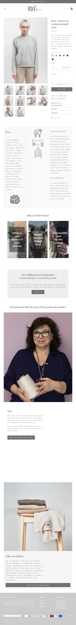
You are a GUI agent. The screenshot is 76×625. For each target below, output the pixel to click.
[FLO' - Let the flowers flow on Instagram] (71, 616)
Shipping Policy (60, 604)
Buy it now (61, 89)
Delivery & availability (56, 104)
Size (52, 63)
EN (68, 8)
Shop (41, 604)
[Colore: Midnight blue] (67, 55)
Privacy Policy (60, 606)
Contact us (38, 292)
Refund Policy (60, 602)
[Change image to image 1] (8, 90)
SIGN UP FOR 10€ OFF (38, 1)
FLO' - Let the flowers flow (21, 619)
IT (65, 8)
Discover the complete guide (38, 585)
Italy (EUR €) (15, 615)
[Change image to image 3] (31, 90)
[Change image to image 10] (20, 112)
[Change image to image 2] (20, 90)
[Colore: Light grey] (52, 55)
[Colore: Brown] (60, 55)
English (6, 615)
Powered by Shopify (9, 621)
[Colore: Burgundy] (52, 59)
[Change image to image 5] (8, 101)
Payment (54, 113)
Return (54, 109)
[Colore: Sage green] (63, 55)
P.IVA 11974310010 (61, 608)
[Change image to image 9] (8, 112)
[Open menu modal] (5, 8)
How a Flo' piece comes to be (21, 437)
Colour (53, 52)
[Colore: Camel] (56, 55)
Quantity (54, 74)
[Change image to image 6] (20, 101)
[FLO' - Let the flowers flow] (35, 8)
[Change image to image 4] (43, 90)
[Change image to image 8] (43, 101)
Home (41, 600)
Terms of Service (61, 600)
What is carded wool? (58, 98)
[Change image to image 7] (31, 101)
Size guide (65, 67)
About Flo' (43, 602)
